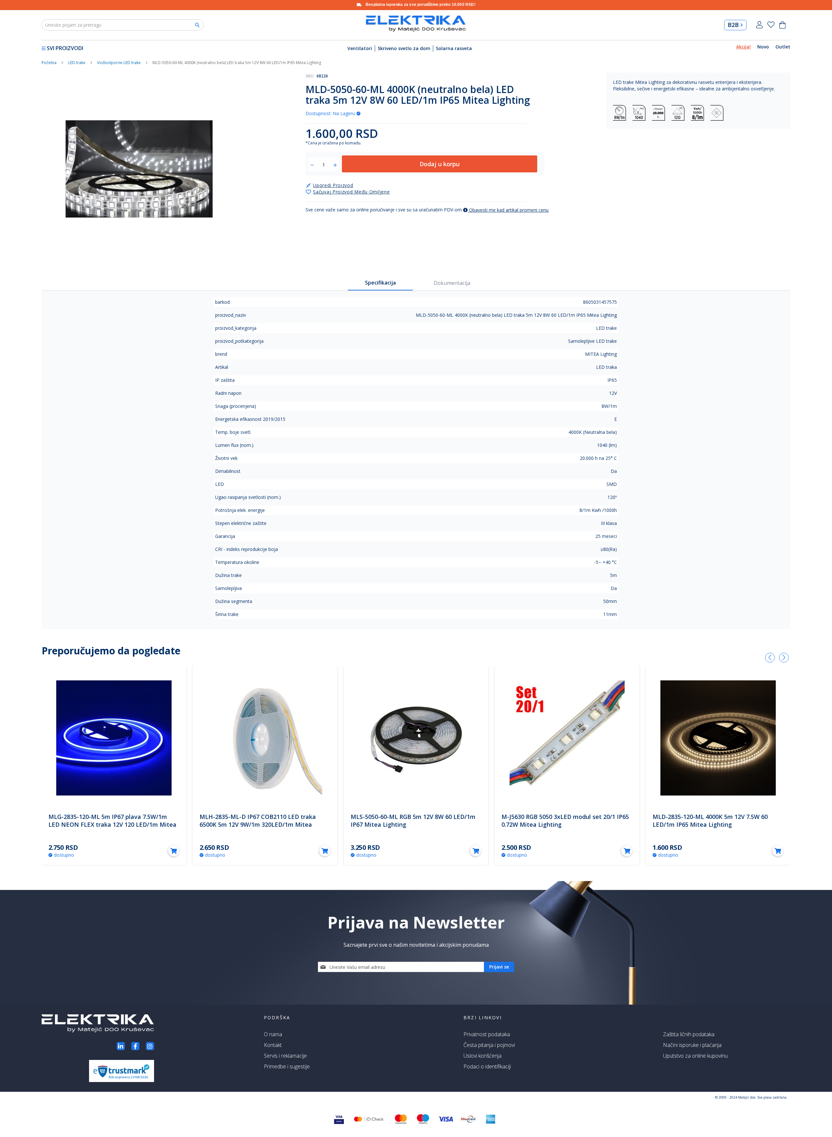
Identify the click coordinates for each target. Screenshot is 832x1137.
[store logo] (416, 24)
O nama (273, 1034)
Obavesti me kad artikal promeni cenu (508, 210)
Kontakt (273, 1045)
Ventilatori (359, 48)
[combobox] (123, 25)
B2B (733, 25)
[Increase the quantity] (335, 165)
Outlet (782, 47)
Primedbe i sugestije (287, 1066)
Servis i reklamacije (285, 1055)
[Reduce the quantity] (312, 165)
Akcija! (743, 47)
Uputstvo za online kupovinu (695, 1055)
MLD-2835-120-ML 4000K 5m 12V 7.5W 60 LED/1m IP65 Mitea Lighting (710, 820)
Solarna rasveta (454, 48)
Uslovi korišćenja (482, 1055)
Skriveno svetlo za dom (404, 48)
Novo (763, 47)
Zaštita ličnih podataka (688, 1034)
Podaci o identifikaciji (487, 1066)
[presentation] (770, 657)
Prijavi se (759, 25)
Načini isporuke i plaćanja (692, 1045)
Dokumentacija (452, 283)
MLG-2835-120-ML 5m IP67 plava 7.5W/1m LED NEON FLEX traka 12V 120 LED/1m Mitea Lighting (112, 824)
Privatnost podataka (486, 1034)
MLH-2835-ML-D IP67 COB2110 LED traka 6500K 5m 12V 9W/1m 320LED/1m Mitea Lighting (258, 824)
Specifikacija (380, 282)
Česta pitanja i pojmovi (489, 1045)
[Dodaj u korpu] (173, 850)
